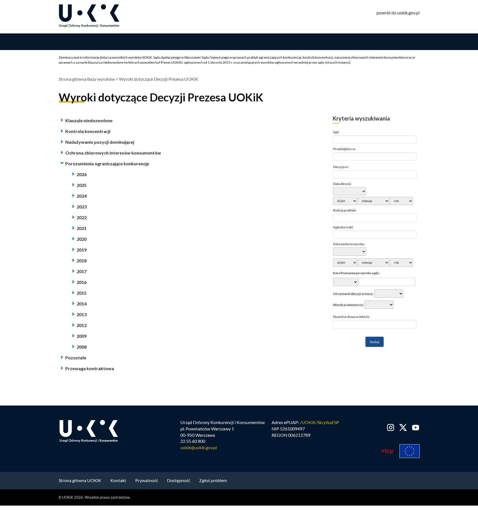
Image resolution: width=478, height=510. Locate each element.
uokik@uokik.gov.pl (198, 447)
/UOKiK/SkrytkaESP (319, 422)
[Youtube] (414, 427)
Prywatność (146, 480)
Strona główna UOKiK (80, 480)
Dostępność (178, 480)
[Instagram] (391, 427)
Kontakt (118, 480)
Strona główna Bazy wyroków (87, 79)
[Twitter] (403, 427)
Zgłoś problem (213, 480)
